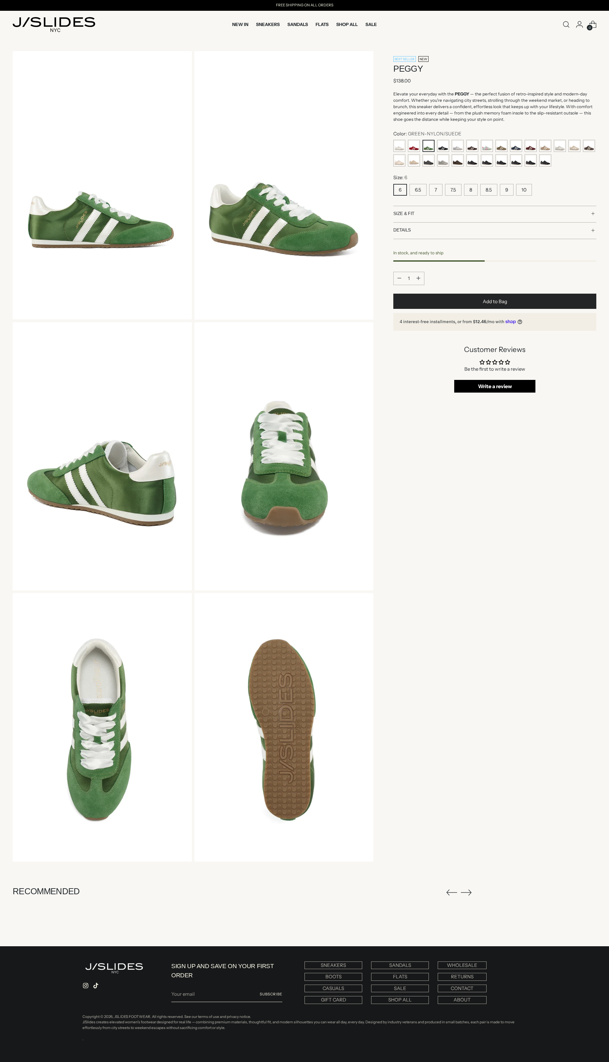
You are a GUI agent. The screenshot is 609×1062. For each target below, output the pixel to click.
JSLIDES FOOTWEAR (132, 1016)
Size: (400, 177)
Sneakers (333, 965)
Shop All (400, 1000)
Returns (462, 977)
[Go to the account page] (579, 24)
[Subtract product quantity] (399, 278)
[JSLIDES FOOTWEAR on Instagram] (86, 986)
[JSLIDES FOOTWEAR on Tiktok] (96, 986)
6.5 (418, 189)
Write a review (495, 386)
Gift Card (333, 1000)
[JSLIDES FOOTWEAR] (54, 24)
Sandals (400, 965)
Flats (400, 977)
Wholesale (462, 965)
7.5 (453, 189)
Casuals (333, 988)
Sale (400, 988)
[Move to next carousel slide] (466, 892)
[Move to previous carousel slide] (451, 892)
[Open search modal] (566, 24)
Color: (427, 133)
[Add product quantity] (418, 278)
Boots (333, 977)
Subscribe (271, 994)
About (462, 1000)
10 (524, 189)
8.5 (489, 189)
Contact (462, 988)
